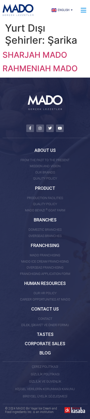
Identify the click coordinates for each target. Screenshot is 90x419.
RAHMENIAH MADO (40, 68)
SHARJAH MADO (34, 55)
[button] (83, 10)
